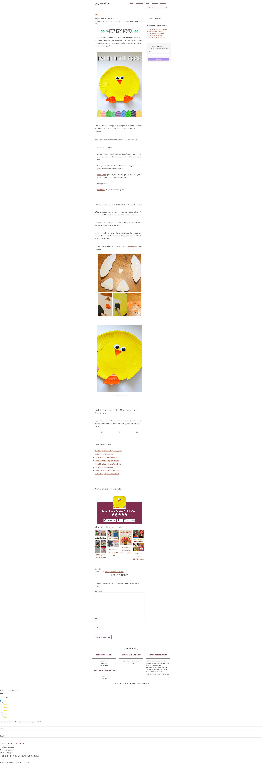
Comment (99, 591)
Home (97, 14)
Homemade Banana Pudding (155, 31)
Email (97, 627)
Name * (2, 729)
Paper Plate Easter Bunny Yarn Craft (108, 464)
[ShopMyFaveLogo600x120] (119, 35)
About (104, 676)
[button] (113, 514)
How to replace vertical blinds (155, 33)
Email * (2, 736)
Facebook (104, 661)
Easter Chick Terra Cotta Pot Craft (107, 470)
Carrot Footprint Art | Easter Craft (107, 461)
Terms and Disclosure (131, 661)
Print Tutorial (110, 520)
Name (97, 618)
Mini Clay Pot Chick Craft (104, 454)
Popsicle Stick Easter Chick (104, 467)
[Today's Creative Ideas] (102, 4)
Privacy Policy (131, 663)
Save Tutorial (130, 520)
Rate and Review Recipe (13, 744)
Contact (104, 678)
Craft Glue (101, 190)
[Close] (1, 694)
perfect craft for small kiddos (126, 246)
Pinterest (104, 663)
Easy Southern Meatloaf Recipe (156, 37)
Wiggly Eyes (101, 175)
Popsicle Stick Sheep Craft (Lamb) (107, 457)
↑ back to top (131, 648)
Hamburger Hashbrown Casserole (157, 29)
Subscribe (158, 59)
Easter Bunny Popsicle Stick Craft (107, 474)
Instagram (104, 665)
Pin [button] (120, 520)
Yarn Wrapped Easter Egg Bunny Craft (108, 451)
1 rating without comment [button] (114, 572)
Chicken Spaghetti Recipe (154, 35)
